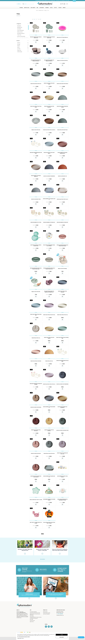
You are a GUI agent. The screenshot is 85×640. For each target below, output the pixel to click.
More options (62, 637)
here (48, 635)
